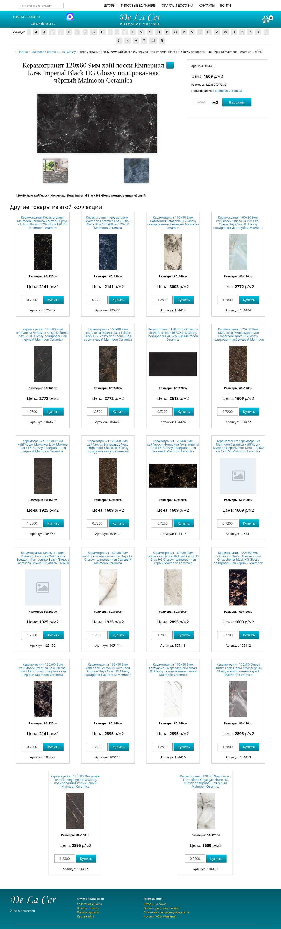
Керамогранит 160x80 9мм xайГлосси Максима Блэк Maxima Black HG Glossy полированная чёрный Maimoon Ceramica (43, 446)
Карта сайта (85, 916)
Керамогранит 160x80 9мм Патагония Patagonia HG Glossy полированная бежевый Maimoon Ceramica (173, 222)
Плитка (23, 52)
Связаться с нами (89, 904)
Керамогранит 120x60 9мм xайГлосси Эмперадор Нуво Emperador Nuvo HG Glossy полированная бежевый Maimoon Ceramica (238, 336)
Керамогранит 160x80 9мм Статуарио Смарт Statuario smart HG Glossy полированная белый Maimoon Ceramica (173, 669)
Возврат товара (88, 908)
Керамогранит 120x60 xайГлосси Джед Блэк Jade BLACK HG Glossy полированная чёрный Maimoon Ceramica (173, 334)
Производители (88, 912)
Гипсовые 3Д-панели (138, 5)
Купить (53, 299)
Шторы (110, 5)
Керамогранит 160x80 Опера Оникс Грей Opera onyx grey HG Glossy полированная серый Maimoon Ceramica (238, 669)
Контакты (207, 5)
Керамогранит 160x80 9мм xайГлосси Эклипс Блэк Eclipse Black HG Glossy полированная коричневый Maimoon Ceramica (108, 334)
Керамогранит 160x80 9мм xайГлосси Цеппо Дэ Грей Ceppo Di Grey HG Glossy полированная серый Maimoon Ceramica (173, 558)
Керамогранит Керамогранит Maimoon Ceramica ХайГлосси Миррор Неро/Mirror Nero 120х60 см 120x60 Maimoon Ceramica (238, 446)
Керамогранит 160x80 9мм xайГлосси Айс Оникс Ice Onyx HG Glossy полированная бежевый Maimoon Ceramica (108, 558)
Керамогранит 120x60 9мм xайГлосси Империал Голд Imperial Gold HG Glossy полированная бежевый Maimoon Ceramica (173, 446)
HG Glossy (69, 52)
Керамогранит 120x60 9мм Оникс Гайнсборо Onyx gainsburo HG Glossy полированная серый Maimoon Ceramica (205, 781)
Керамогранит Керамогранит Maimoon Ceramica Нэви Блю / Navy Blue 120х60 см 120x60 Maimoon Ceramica (108, 222)
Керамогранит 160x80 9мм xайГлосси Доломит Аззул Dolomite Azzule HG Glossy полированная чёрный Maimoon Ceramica (42, 334)
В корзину (237, 102)
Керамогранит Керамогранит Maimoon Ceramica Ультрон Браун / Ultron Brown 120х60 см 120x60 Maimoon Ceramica (42, 222)
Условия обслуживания (160, 916)
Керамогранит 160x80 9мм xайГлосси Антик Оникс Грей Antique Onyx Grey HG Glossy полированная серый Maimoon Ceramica (107, 671)
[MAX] (70, 17)
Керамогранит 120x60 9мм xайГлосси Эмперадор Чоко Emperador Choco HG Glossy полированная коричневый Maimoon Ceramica (108, 447)
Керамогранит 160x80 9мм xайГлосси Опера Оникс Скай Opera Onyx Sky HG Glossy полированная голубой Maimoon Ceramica (238, 224)
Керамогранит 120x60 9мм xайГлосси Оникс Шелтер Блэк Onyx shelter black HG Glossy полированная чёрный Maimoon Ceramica (238, 559)
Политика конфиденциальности (166, 912)
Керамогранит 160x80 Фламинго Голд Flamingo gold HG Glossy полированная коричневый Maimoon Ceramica (75, 781)
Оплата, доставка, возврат (162, 908)
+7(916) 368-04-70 (26, 17)
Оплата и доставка (177, 5)
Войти (225, 5)
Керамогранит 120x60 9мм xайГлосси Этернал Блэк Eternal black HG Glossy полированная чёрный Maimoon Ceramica (42, 669)
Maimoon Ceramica (44, 52)
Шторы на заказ (155, 904)
